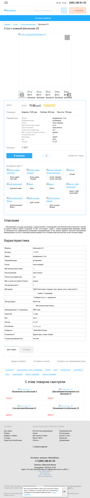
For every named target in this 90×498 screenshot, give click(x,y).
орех (55, 370)
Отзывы (26, 349)
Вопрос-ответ (64, 436)
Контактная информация (42, 431)
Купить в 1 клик (76, 155)
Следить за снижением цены (71, 361)
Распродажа (64, 433)
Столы (15, 24)
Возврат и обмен (10, 436)
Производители (65, 431)
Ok (64, 491)
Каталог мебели (43, 18)
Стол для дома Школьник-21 (24, 408)
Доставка (11, 349)
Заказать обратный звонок (45, 465)
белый (47, 370)
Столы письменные (28, 24)
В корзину (19, 155)
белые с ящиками (32, 374)
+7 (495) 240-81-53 (45, 461)
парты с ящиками (49, 374)
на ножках (10, 370)
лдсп (7, 374)
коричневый (17, 374)
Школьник (37, 326)
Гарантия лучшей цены (13, 440)
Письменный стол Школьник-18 (66, 408)
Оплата (36, 440)
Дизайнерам (64, 440)
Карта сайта (37, 438)
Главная (7, 24)
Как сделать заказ (40, 436)
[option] (45, 60)
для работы (78, 370)
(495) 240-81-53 (77, 2)
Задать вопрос (18, 361)
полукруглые (65, 370)
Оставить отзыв (41, 361)
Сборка (7, 433)
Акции (35, 433)
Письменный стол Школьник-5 (24, 391)
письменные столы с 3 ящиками (29, 370)
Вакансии (63, 438)
